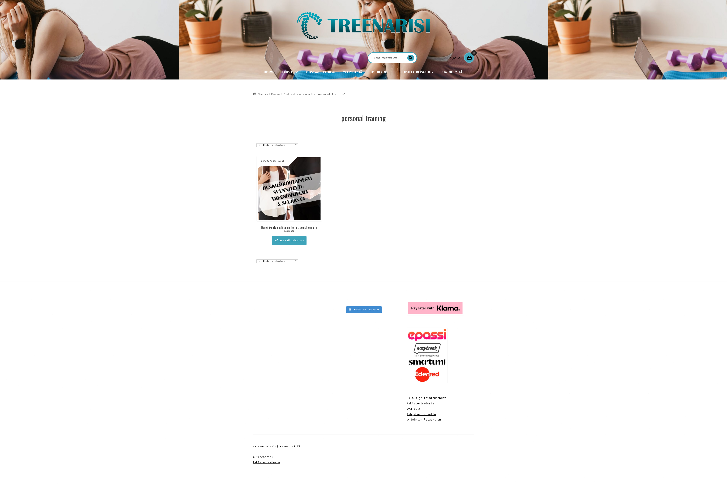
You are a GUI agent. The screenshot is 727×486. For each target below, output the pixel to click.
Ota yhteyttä (452, 72)
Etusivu (268, 72)
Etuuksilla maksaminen (415, 72)
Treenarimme (379, 72)
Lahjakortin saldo (421, 414)
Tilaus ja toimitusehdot (426, 398)
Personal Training (320, 72)
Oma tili (413, 408)
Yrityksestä (352, 72)
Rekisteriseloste (420, 403)
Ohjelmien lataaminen (424, 419)
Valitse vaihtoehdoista (289, 240)
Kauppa (287, 72)
